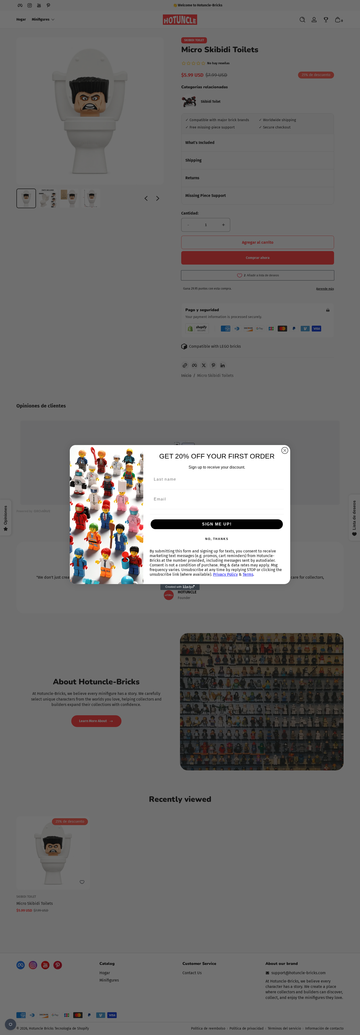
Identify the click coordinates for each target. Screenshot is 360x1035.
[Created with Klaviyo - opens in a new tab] (180, 587)
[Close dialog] (285, 450)
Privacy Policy (225, 574)
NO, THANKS (216, 539)
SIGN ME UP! (217, 524)
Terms (248, 574)
